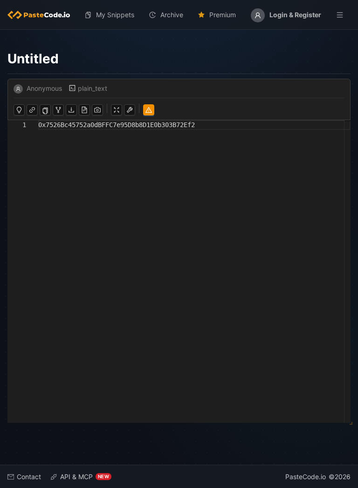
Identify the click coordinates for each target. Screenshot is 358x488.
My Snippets (115, 15)
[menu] (179, 15)
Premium (222, 15)
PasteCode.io (305, 477)
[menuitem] (42, 15)
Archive (171, 15)
